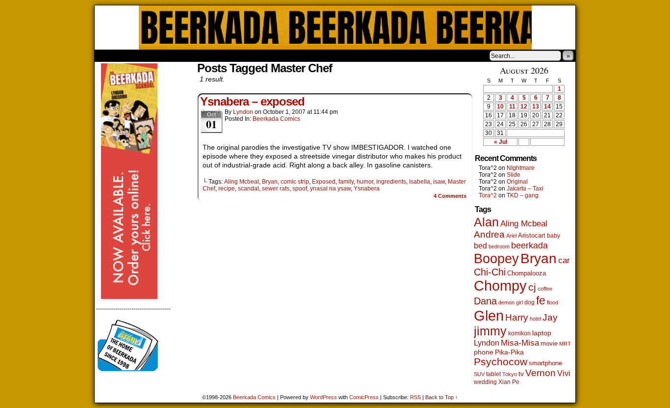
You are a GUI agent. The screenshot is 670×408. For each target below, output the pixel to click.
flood (552, 302)
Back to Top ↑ (441, 397)
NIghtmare (521, 167)
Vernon (540, 373)
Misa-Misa (520, 343)
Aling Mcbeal (241, 181)
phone (483, 352)
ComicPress (364, 397)
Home (108, 55)
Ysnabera (367, 188)
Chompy (500, 286)
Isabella (419, 181)
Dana (485, 301)
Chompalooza (526, 273)
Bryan (270, 181)
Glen (489, 315)
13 (535, 106)
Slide (513, 174)
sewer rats (275, 188)
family (346, 181)
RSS (415, 397)
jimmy (490, 331)
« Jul (500, 141)
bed (480, 245)
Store (168, 55)
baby (553, 235)
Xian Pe (508, 382)
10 (500, 106)
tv (521, 374)
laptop (541, 333)
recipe (226, 188)
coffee (545, 289)
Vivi (563, 373)
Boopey (496, 258)
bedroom (499, 246)
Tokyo (509, 374)
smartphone (545, 363)
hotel (535, 319)
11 (512, 106)
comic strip (295, 181)
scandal (248, 188)
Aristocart (531, 235)
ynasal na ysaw (330, 188)
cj (532, 287)
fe (540, 300)
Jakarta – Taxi (525, 188)
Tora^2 (488, 195)
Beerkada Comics (335, 27)
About (137, 55)
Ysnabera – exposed (252, 101)
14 (547, 106)
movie (549, 343)
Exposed (323, 181)
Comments (450, 196)
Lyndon (243, 112)
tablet (493, 374)
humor (365, 181)
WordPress (323, 397)
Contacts (205, 55)
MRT (565, 344)
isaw (439, 181)
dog (529, 302)
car (564, 260)
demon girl (510, 302)
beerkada (529, 245)
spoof (299, 188)
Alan (486, 222)
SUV (479, 374)
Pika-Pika (509, 352)
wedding (485, 382)
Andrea (489, 234)
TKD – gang (523, 195)
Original (517, 181)
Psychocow (500, 361)
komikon (519, 333)
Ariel (511, 236)
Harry (516, 317)
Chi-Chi (490, 272)
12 (523, 106)
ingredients (391, 181)
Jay (550, 317)
